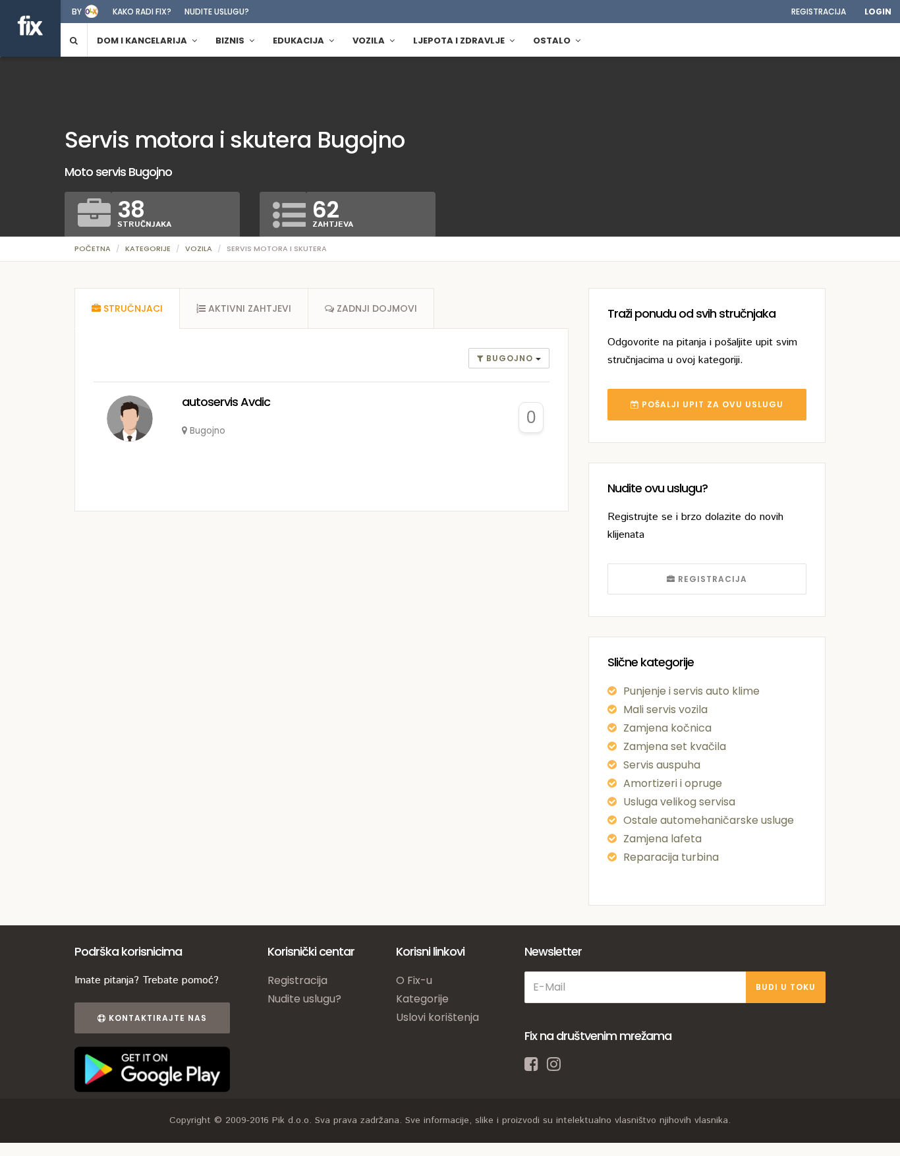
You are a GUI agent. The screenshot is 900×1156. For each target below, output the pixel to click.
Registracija (818, 11)
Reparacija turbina (671, 857)
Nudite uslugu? (216, 11)
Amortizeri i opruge (672, 783)
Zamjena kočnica (667, 728)
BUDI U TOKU (786, 987)
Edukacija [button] (299, 40)
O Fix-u (414, 980)
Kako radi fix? (142, 11)
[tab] (127, 308)
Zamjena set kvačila (674, 746)
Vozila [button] (369, 40)
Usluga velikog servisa (679, 801)
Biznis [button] (230, 40)
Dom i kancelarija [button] (143, 40)
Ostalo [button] (553, 40)
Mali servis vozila (665, 709)
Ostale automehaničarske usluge (708, 820)
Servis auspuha (661, 764)
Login (877, 11)
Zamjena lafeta (662, 838)
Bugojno (509, 358)
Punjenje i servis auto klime (691, 691)
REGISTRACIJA (711, 579)
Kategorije (148, 248)
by (77, 11)
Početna (92, 248)
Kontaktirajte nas (156, 1018)
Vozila (198, 248)
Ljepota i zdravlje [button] (460, 40)
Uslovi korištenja (437, 1017)
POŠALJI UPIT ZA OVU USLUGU (711, 404)
